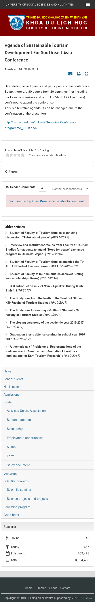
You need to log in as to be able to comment (46, 201)
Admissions (11, 394)
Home (28, 588)
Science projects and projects (27, 498)
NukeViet (47, 598)
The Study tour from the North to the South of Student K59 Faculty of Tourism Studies (45, 300)
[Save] (87, 73)
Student (9, 402)
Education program (17, 507)
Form (10, 456)
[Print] (79, 73)
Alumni (11, 447)
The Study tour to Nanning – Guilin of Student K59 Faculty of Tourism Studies (42, 312)
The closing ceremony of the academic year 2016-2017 (47, 322)
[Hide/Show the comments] (42, 188)
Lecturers (10, 473)
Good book (11, 514)
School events (13, 379)
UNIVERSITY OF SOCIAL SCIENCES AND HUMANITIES (40, 4)
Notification (11, 386)
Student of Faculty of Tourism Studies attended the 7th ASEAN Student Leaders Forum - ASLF (45, 263)
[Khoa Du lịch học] (47, 22)
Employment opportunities (25, 437)
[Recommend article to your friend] (71, 73)
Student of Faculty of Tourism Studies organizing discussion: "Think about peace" (41, 234)
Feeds (53, 588)
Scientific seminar (19, 489)
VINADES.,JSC (82, 598)
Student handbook (19, 419)
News (7, 371)
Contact (65, 588)
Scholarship (15, 428)
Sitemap (41, 588)
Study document (18, 465)
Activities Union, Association (26, 410)
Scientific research (16, 481)
